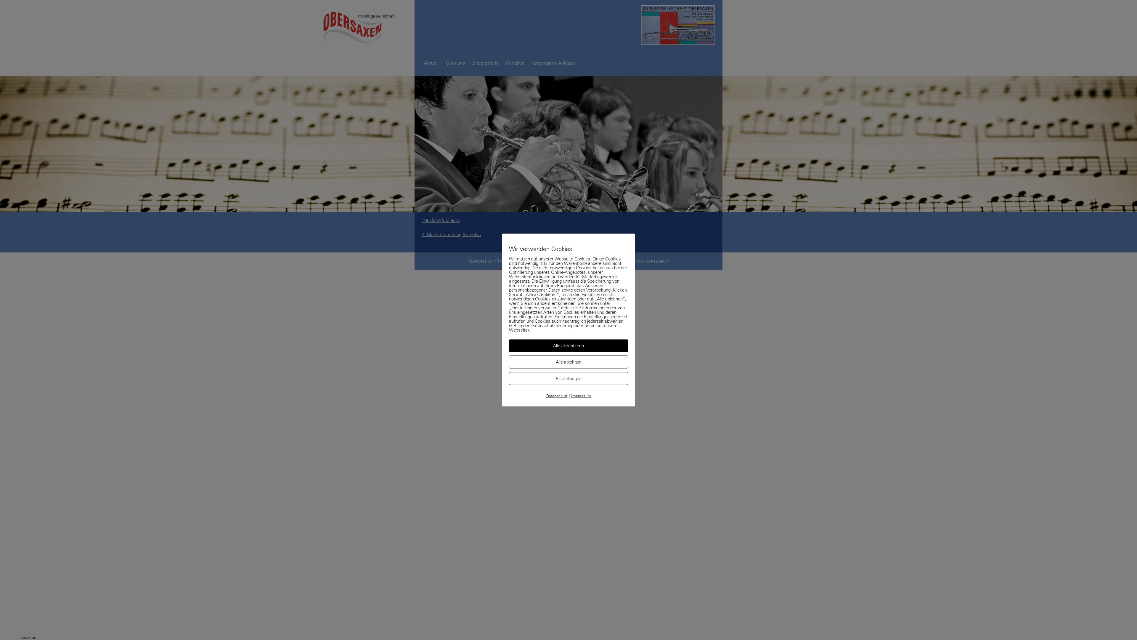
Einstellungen (569, 378)
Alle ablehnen (569, 362)
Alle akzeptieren (568, 345)
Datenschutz (557, 396)
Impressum (581, 396)
